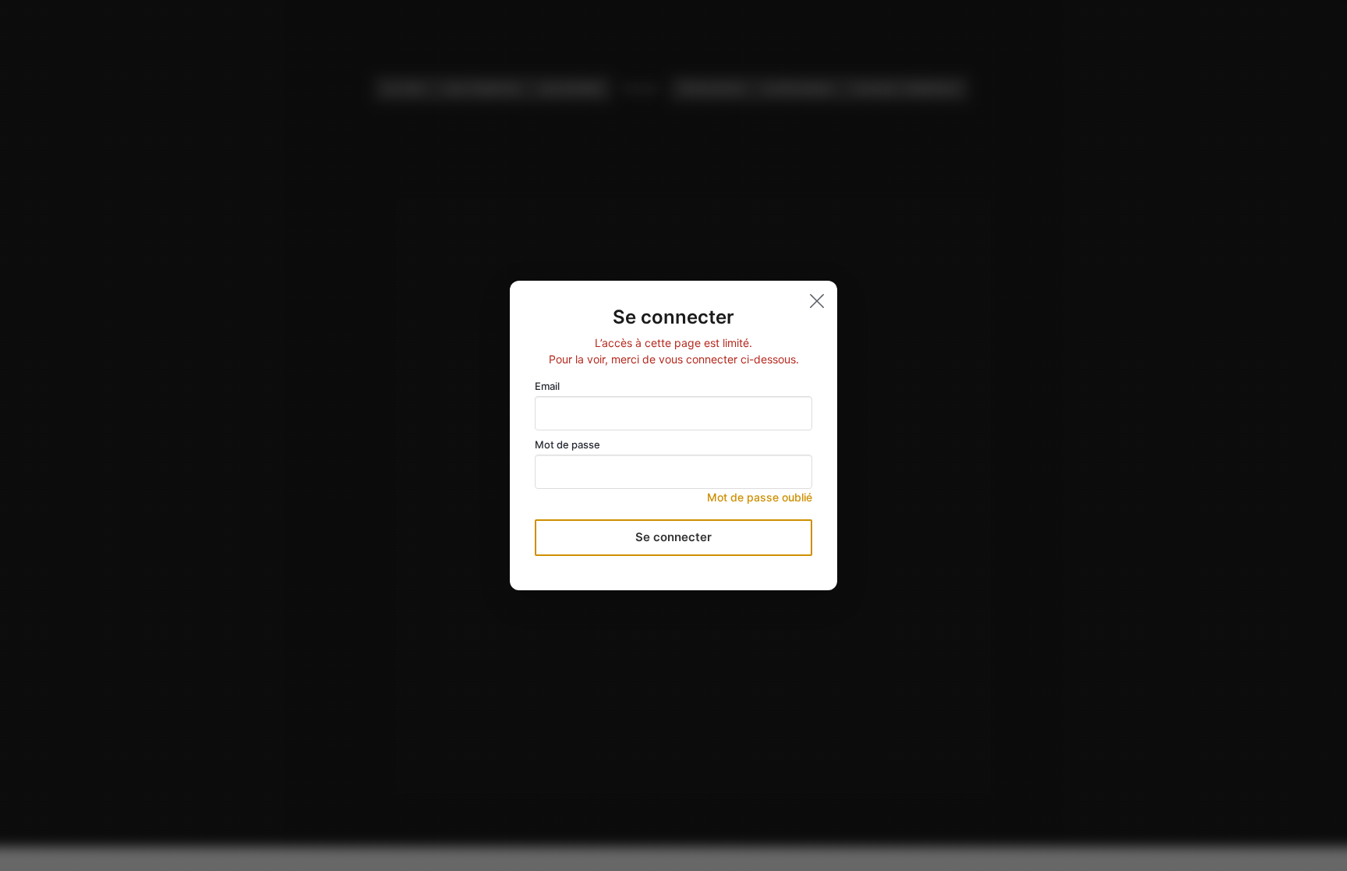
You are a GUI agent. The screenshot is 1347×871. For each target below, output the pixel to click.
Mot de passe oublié (759, 497)
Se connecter (673, 536)
